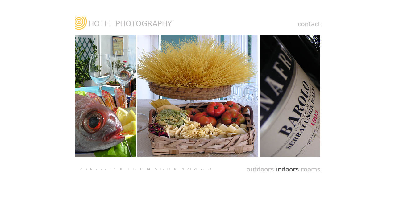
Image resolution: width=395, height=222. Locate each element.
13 (141, 169)
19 (182, 169)
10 (121, 169)
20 (189, 169)
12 (134, 169)
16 (162, 169)
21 (196, 169)
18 (175, 169)
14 (148, 169)
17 (168, 169)
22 (202, 169)
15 (155, 169)
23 (209, 169)
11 (128, 169)
